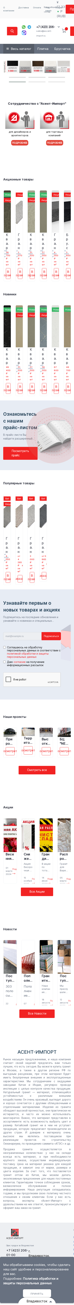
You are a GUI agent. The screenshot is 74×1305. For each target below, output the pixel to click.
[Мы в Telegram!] (29, 27)
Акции (8, 807)
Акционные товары (18, 179)
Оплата (37, 7)
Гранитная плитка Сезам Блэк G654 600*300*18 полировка (43, 544)
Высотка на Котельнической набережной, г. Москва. (46, 741)
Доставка (23, 7)
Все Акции (37, 891)
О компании (8, 9)
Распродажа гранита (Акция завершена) (64, 856)
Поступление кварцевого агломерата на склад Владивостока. (64, 978)
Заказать (20, 578)
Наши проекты (14, 717)
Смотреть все (37, 770)
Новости (10, 929)
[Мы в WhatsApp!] (24, 27)
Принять (37, 1293)
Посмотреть (10, 751)
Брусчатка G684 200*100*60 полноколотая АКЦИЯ (67, 241)
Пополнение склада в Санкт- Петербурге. (28, 978)
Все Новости (37, 1013)
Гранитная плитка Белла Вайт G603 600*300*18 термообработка (19, 241)
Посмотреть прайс (20, 453)
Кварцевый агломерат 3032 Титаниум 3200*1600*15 (43, 241)
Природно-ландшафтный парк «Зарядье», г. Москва (10, 741)
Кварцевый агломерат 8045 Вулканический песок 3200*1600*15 (31, 241)
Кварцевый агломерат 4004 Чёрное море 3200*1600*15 (7, 356)
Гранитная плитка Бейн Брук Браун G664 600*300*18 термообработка (19, 544)
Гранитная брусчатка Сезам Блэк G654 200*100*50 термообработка (55, 241)
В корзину (8, 273)
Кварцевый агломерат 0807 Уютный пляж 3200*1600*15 (67, 356)
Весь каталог (21, 49)
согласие (20, 661)
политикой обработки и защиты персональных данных (28, 655)
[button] (17, 77)
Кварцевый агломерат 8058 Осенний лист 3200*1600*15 (19, 356)
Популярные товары (18, 483)
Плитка (42, 49)
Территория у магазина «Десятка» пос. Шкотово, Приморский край (28, 740)
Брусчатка (62, 49)
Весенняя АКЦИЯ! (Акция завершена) (10, 856)
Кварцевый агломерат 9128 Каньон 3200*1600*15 (43, 356)
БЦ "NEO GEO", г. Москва (64, 741)
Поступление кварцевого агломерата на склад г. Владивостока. (10, 978)
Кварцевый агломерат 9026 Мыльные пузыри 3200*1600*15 (55, 356)
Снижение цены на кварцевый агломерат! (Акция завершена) (28, 856)
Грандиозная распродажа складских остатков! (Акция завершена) (46, 856)
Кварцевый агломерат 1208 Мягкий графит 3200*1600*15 (7, 241)
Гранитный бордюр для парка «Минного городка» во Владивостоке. (46, 978)
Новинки (9, 294)
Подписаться (51, 636)
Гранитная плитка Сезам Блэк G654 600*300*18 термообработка (7, 544)
